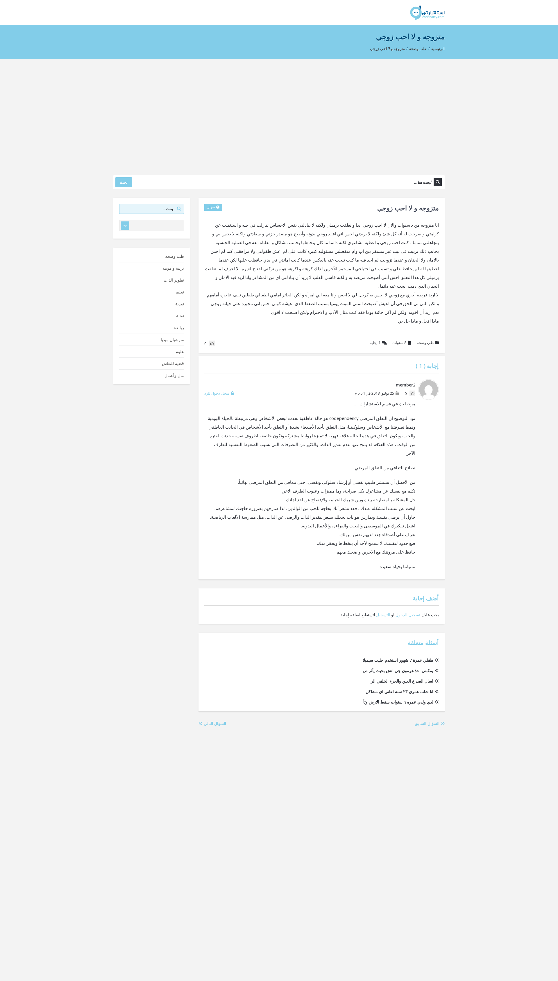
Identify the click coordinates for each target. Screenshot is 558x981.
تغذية (179, 304)
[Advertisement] (279, 114)
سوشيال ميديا (172, 339)
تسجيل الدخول (408, 614)
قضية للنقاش (173, 363)
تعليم (180, 292)
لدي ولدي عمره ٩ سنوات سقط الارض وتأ (398, 702)
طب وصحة (417, 48)
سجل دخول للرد (216, 393)
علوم (180, 351)
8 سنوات (399, 342)
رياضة (179, 327)
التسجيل (383, 614)
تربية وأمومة (173, 268)
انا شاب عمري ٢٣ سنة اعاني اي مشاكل (399, 691)
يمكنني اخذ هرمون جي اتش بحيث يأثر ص (398, 670)
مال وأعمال (174, 375)
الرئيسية (438, 48)
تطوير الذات (174, 280)
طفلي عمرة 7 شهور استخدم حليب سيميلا (398, 660)
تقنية (180, 315)
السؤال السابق (428, 723)
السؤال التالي (214, 723)
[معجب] (412, 393)
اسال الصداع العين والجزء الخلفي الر (402, 681)
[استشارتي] (427, 12)
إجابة (375, 342)
